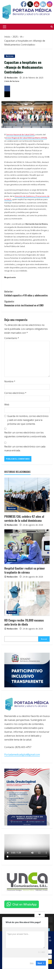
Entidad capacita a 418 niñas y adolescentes (26, 293)
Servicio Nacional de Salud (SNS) (20, 134)
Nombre (9, 381)
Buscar (44, 639)
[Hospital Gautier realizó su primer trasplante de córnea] (27, 546)
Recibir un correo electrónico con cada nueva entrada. (24, 448)
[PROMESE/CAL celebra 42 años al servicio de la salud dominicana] (27, 495)
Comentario (11, 338)
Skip (32, 963)
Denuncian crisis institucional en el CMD (23, 303)
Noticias (10, 56)
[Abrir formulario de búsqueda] (52, 26)
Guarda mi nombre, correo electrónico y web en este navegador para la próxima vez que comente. (28, 419)
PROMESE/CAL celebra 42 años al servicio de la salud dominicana (24, 518)
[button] (4, 27)
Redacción (12, 77)
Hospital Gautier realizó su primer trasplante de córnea (24, 570)
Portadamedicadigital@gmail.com (22, 754)
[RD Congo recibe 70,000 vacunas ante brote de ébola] (27, 598)
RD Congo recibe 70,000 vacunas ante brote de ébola (24, 622)
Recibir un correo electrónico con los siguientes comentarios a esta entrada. (25, 434)
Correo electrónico (15, 393)
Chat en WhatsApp (24, 904)
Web (6, 404)
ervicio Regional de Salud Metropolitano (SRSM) (26, 137)
